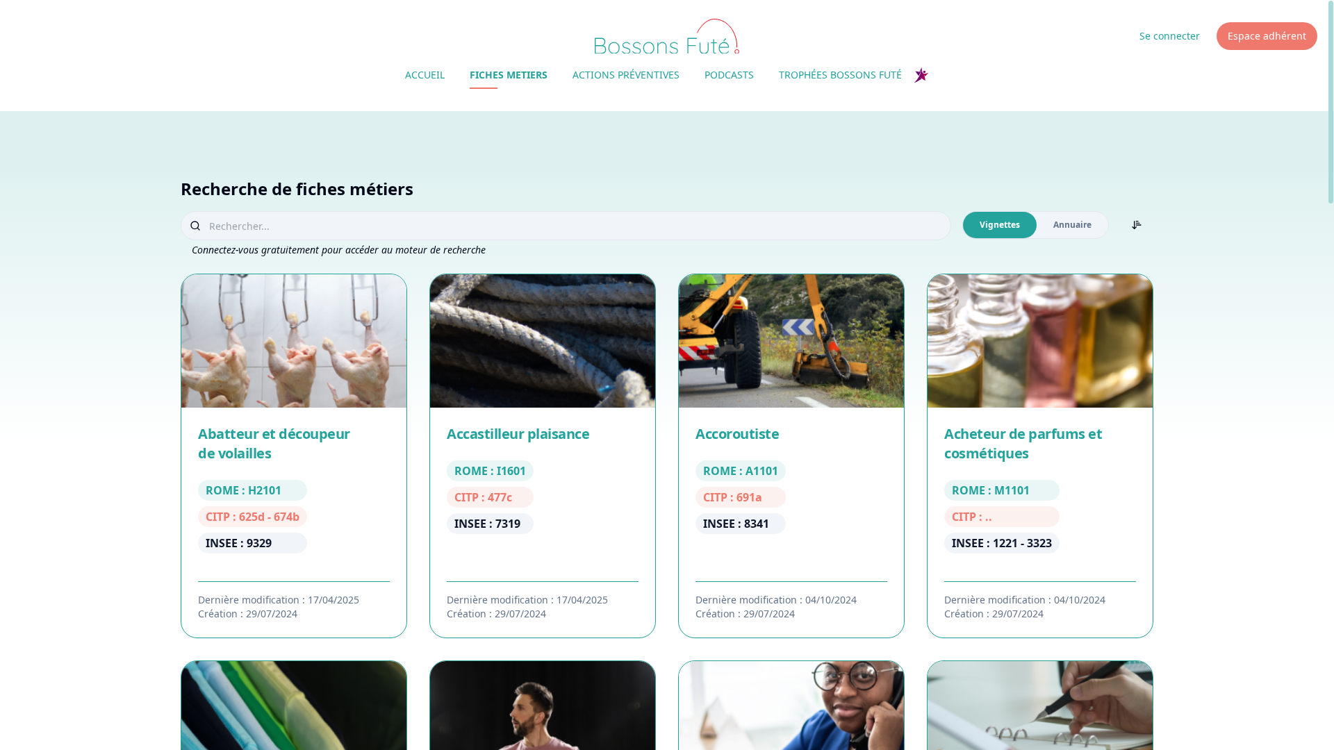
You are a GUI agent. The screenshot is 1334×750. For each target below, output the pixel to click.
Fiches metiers (508, 74)
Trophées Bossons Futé (840, 74)
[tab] (1000, 225)
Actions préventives (626, 74)
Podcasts (729, 74)
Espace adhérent (1267, 35)
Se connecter (1169, 35)
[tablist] (1035, 225)
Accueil (425, 74)
